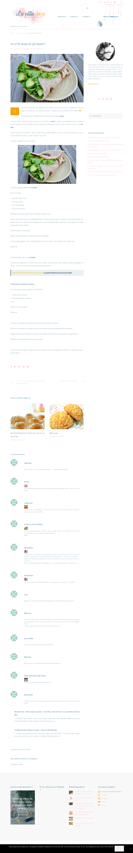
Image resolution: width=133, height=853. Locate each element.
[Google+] (111, 2)
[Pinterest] (108, 2)
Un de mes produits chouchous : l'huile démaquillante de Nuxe (31, 382)
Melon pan (53, 433)
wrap (41, 49)
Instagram (104, 798)
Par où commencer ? (111, 17)
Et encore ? (86, 16)
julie (26, 595)
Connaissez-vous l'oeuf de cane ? (99, 141)
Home (12, 33)
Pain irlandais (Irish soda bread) (98, 157)
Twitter (104, 802)
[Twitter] (105, 2)
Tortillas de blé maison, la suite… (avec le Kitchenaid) (35, 730)
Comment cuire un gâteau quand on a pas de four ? (104, 137)
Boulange (13, 440)
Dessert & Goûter (21, 440)
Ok (119, 848)
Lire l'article (23, 813)
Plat (25, 33)
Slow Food (61, 16)
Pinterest (104, 805)
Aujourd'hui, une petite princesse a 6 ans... (101, 175)
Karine (26, 482)
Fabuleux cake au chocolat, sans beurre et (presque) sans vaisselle (84, 806)
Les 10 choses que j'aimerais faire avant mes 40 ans (105, 172)
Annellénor (28, 548)
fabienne (27, 463)
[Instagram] (102, 2)
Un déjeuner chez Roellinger (97, 153)
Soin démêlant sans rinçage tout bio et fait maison (104, 150)
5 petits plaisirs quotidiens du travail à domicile (23, 803)
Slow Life (73, 16)
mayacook (28, 503)
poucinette (28, 638)
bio (16, 49)
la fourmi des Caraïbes (33, 524)
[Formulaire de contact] (115, 2)
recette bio (20, 49)
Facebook (104, 795)
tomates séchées (35, 49)
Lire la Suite (93, 84)
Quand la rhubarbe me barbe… (68, 381)
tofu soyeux (27, 49)
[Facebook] (99, 2)
